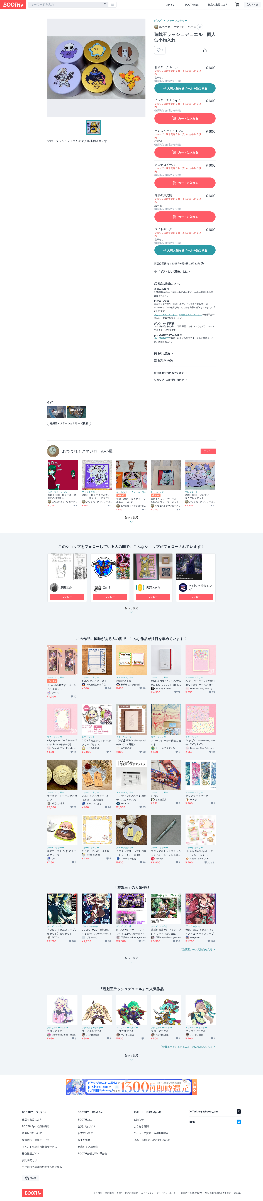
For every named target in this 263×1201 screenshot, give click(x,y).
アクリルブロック (90, 492)
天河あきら (153, 587)
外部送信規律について (191, 1193)
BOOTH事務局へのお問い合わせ (152, 1139)
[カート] (200, 27)
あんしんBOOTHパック (165, 314)
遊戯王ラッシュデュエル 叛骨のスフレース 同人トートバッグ (165, 501)
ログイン (170, 4)
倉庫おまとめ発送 (88, 1146)
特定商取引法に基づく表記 (169, 372)
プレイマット (191, 492)
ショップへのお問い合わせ (169, 379)
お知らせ (139, 1119)
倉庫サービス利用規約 (127, 1193)
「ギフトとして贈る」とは (173, 271)
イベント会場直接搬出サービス (39, 1146)
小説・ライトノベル (57, 492)
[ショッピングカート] (237, 4)
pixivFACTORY (161, 338)
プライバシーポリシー (167, 1193)
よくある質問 (141, 1126)
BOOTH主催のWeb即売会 (92, 1153)
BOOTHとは (192, 4)
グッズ (158, 20)
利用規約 (109, 1193)
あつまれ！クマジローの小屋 (87, 451)
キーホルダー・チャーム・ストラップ (131, 492)
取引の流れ (164, 353)
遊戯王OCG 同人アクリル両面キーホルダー (130, 501)
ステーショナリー (177, 20)
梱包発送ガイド (31, 1153)
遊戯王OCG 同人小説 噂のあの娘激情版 (62, 496)
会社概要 (98, 1193)
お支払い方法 (165, 360)
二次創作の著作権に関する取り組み (42, 1167)
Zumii (107, 587)
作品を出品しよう (218, 4)
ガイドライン (147, 1193)
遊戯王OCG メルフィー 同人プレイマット (199, 496)
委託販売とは (29, 1160)
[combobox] (68, 4)
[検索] (105, 4)
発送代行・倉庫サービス (36, 1139)
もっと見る (131, 608)
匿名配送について (32, 1133)
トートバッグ (157, 492)
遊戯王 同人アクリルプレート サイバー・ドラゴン (96, 496)
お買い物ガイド (86, 1126)
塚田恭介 (66, 587)
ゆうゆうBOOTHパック (190, 314)
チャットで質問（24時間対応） (151, 1133)
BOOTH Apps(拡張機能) (36, 1126)
